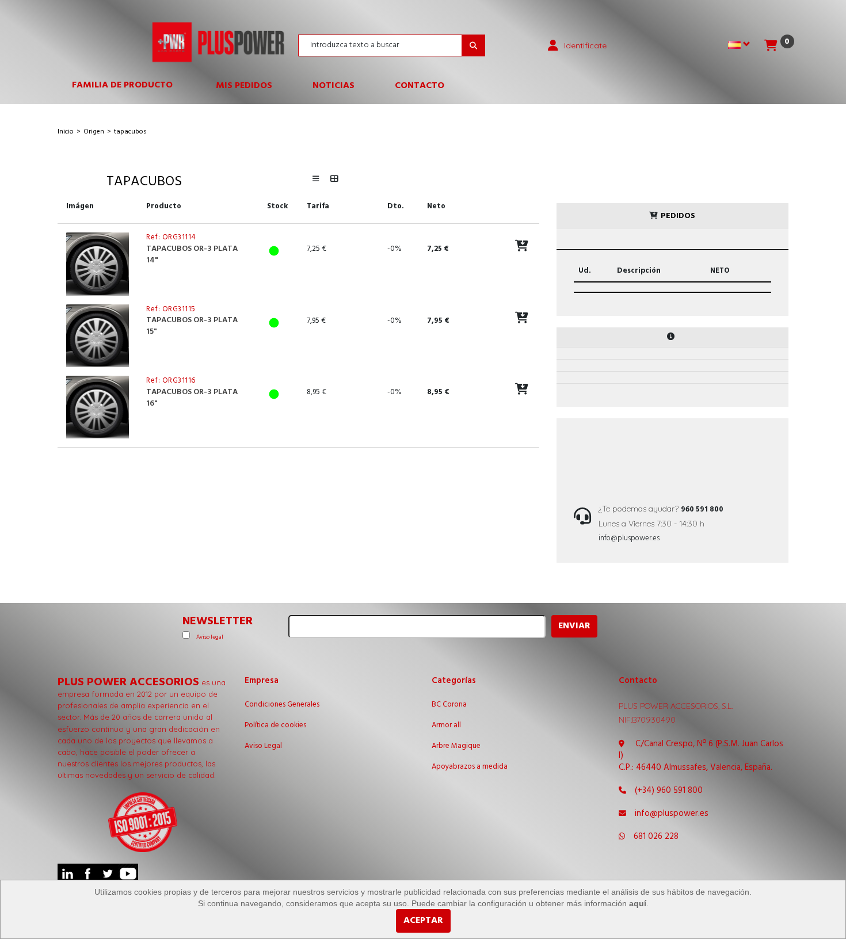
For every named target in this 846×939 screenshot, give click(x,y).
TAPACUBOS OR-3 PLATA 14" (192, 254)
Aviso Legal (263, 746)
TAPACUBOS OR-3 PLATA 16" (192, 397)
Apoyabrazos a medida (470, 767)
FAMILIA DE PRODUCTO (128, 88)
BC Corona (449, 705)
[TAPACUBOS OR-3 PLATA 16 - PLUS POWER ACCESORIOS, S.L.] (97, 407)
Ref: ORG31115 (171, 309)
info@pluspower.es (629, 538)
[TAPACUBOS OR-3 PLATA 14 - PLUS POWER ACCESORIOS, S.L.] (97, 263)
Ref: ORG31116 (171, 381)
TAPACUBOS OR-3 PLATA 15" (192, 326)
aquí (637, 903)
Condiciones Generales (282, 705)
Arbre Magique (456, 746)
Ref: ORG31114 (171, 237)
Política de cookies (275, 725)
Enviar (574, 626)
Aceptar (423, 920)
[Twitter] (108, 874)
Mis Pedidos (244, 85)
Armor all (446, 725)
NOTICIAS (334, 85)
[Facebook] (88, 874)
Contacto (419, 85)
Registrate (618, 160)
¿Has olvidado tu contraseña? (586, 190)
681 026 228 (656, 836)
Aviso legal (209, 637)
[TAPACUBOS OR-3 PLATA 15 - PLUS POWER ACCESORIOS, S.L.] (97, 335)
